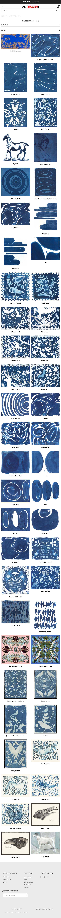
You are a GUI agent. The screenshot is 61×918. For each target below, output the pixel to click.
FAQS (25, 879)
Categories (4, 25)
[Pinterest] (48, 877)
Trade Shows (7, 879)
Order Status (28, 882)
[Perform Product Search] (57, 10)
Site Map (27, 887)
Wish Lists (27, 884)
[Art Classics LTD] (30, 6)
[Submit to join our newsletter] (26, 895)
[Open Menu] (3, 7)
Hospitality (6, 877)
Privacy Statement (16, 909)
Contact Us (28, 877)
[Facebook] (41, 877)
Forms (5, 882)
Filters (3, 30)
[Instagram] (45, 877)
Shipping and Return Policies (44, 909)
